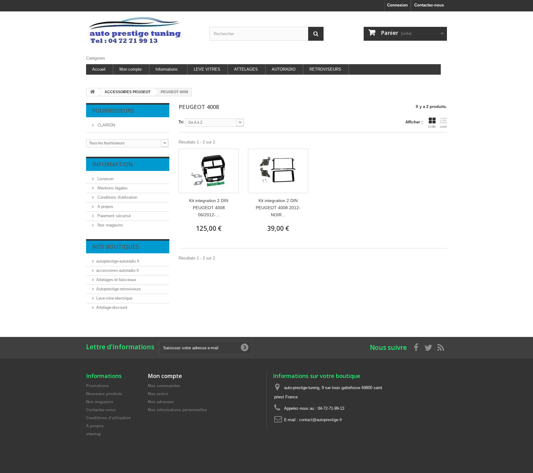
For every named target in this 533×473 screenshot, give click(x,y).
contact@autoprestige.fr (320, 419)
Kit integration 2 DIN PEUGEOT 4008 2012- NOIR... (278, 207)
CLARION (105, 125)
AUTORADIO (283, 69)
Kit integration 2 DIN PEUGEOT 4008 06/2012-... (208, 207)
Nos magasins (109, 225)
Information (112, 164)
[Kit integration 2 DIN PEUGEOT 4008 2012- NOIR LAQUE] (278, 171)
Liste (443, 126)
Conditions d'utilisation (116, 197)
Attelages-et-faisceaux (116, 279)
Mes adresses (161, 402)
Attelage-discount (111, 307)
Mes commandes (164, 386)
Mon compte (130, 69)
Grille (432, 126)
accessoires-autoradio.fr (117, 270)
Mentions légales (112, 188)
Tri (181, 122)
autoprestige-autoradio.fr (117, 261)
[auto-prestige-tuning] (143, 32)
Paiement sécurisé (113, 216)
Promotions (97, 386)
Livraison (105, 178)
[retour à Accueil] (92, 92)
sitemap (93, 434)
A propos (104, 206)
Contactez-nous (429, 5)
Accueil (98, 69)
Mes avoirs (158, 394)
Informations (166, 69)
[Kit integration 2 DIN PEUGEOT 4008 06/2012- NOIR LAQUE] (209, 171)
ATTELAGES (246, 69)
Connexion (397, 5)
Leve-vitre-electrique (114, 298)
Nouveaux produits (104, 394)
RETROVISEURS (325, 69)
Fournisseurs (113, 110)
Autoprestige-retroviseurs (118, 289)
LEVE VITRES (207, 69)
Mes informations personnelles (177, 410)
